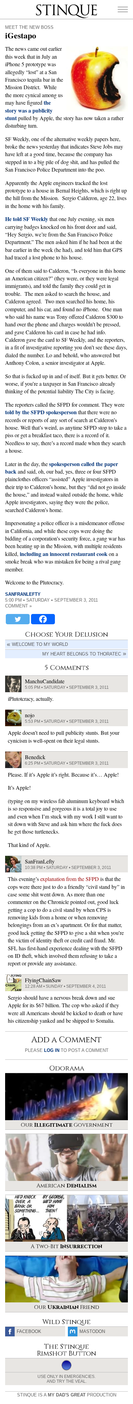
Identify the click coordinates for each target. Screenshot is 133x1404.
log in (51, 1050)
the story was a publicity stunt (29, 110)
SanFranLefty (23, 594)
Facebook (29, 1331)
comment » (18, 605)
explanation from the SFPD (69, 878)
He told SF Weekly (26, 219)
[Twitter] (18, 619)
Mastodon (92, 1331)
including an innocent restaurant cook (63, 554)
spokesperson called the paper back (61, 467)
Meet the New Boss (29, 27)
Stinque (42, 5)
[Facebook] (43, 619)
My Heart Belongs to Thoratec (81, 654)
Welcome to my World (40, 644)
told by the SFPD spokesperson (41, 412)
